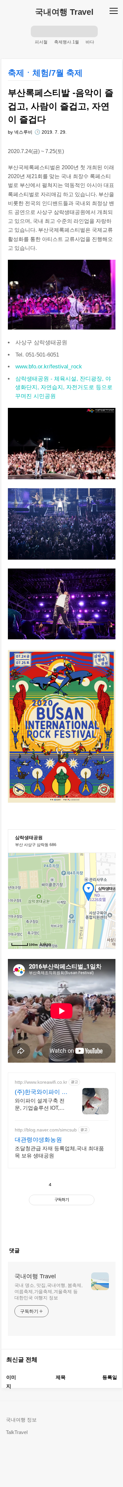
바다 (90, 42)
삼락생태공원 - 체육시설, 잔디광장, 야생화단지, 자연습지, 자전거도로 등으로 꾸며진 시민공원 (64, 387)
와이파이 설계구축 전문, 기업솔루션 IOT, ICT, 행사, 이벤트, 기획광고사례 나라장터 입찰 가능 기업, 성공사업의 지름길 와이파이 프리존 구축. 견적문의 (41, 1105)
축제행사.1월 (66, 42)
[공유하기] (64, 1185)
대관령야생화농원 (38, 1139)
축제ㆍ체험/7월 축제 (45, 72)
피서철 (41, 42)
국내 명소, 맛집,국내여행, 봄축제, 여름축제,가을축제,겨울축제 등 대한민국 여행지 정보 (48, 1291)
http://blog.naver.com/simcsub (46, 1129)
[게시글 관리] (79, 1185)
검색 (37, 31)
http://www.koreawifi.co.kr (41, 1082)
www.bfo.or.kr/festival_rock (48, 366)
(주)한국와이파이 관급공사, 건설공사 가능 (41, 1092)
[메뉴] (114, 10)
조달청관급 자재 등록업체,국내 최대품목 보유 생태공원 (59, 1152)
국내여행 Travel (64, 11)
